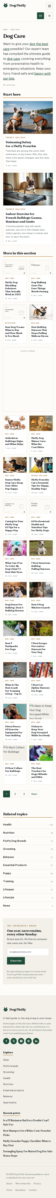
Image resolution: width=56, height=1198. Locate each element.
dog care (13, 59)
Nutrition (8, 1084)
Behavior (8, 1096)
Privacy (37, 1183)
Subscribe (16, 960)
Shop (6, 1059)
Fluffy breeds (10, 1066)
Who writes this (22, 1183)
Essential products (13, 1090)
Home (5, 29)
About (9, 1183)
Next (34, 794)
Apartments (9, 1102)
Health (6, 1078)
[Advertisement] (28, 381)
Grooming (8, 1072)
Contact (33, 1190)
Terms (9, 1190)
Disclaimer (20, 1190)
